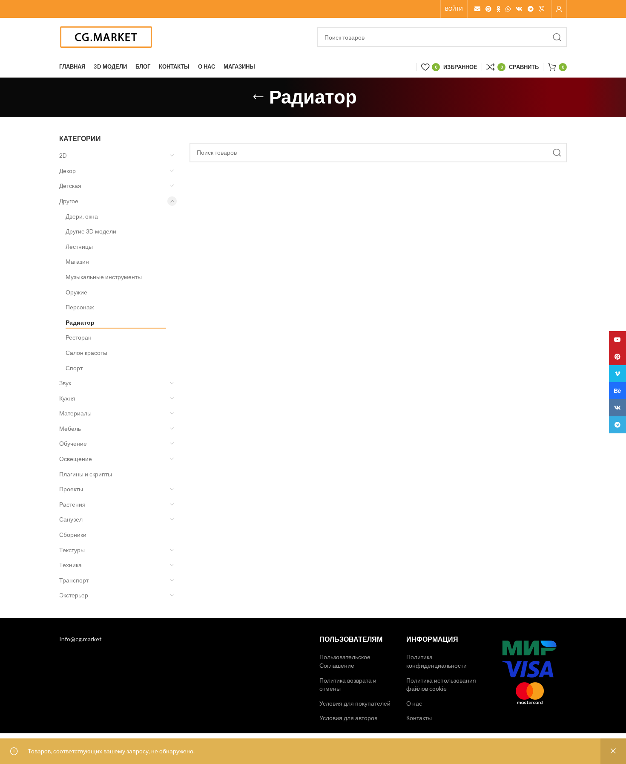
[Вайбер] (541, 8)
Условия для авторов (348, 717)
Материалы (75, 413)
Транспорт (74, 580)
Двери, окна (82, 216)
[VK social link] (519, 8)
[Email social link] (477, 8)
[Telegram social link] (530, 8)
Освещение (75, 458)
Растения (72, 504)
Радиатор (80, 322)
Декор (67, 170)
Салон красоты (86, 352)
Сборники (72, 534)
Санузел (71, 519)
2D (63, 155)
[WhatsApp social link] (508, 8)
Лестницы (79, 246)
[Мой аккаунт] (559, 8)
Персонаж (80, 307)
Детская (70, 185)
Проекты (71, 489)
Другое (68, 201)
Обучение (73, 443)
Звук (65, 382)
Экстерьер (73, 595)
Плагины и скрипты (85, 474)
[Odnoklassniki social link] (498, 8)
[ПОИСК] (557, 37)
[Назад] (258, 97)
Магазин (77, 261)
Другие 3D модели (91, 231)
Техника (70, 564)
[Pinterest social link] (488, 8)
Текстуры (72, 550)
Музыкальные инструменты (104, 276)
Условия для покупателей (355, 703)
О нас (414, 703)
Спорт (74, 368)
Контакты (419, 717)
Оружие (76, 292)
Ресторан (79, 337)
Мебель (70, 428)
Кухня (67, 398)
